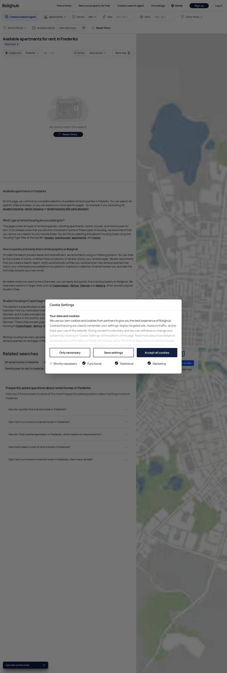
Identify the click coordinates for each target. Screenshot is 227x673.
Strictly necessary (65, 364)
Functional (94, 364)
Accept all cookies (157, 353)
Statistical (126, 364)
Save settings (113, 353)
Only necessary (70, 353)
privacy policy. (112, 340)
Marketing (159, 364)
